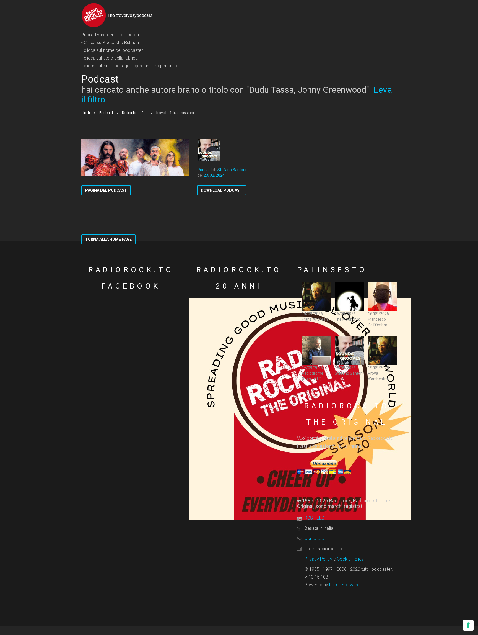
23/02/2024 (214, 175)
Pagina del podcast (106, 190)
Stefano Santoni (231, 170)
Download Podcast (221, 190)
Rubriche (129, 112)
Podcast (106, 112)
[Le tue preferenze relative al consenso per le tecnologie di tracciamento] (468, 625)
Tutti (86, 112)
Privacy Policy (318, 559)
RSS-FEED (314, 518)
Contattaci (315, 538)
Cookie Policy (350, 559)
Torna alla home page (108, 239)
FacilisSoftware (344, 584)
